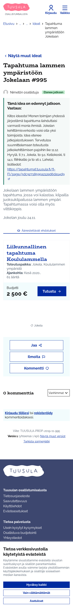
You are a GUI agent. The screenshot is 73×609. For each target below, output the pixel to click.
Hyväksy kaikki (36, 584)
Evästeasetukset (15, 511)
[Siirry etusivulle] (36, 471)
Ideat (36, 24)
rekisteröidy (43, 413)
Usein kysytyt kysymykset (22, 528)
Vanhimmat (56, 393)
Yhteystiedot (12, 538)
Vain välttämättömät (36, 592)
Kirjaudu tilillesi (17, 413)
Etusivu (8, 24)
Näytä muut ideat (25, 55)
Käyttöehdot (12, 506)
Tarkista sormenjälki (37, 441)
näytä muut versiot (52, 436)
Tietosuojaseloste (16, 496)
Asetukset (36, 601)
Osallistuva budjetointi (19, 533)
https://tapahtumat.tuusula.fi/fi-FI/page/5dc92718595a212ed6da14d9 (35, 174)
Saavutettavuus (15, 501)
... (20, 24)
